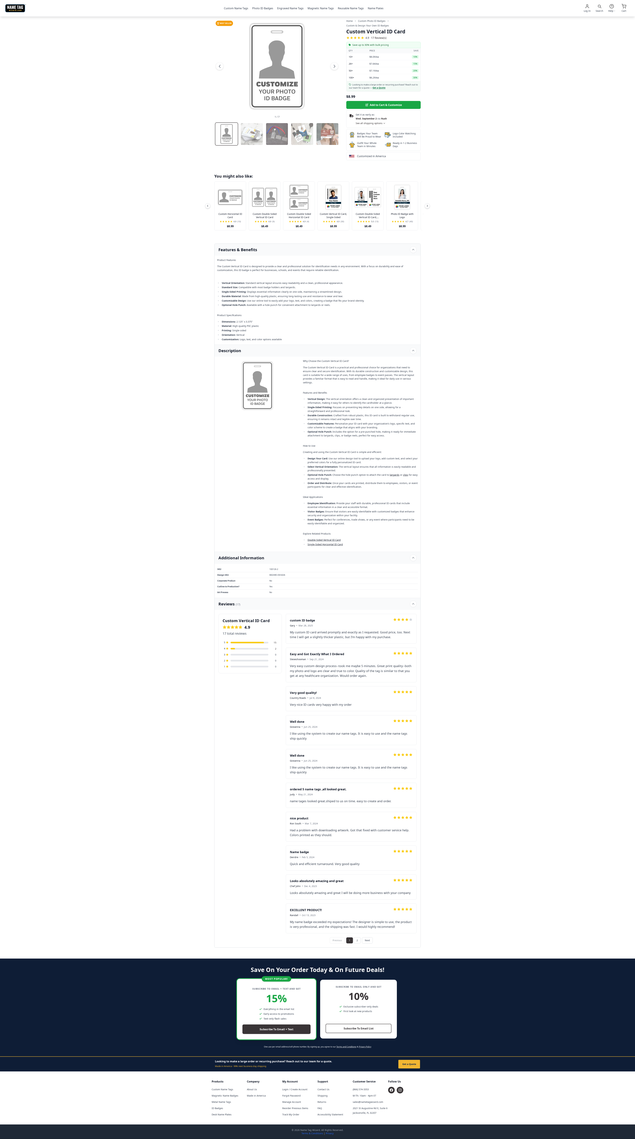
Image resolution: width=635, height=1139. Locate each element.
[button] (219, 66)
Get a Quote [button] (379, 87)
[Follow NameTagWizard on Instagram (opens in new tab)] (400, 1090)
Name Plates (375, 8)
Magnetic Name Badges (225, 1095)
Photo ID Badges (262, 8)
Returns (322, 1101)
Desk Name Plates (222, 1114)
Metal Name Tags (221, 1101)
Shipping (323, 1095)
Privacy (330, 1133)
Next (367, 940)
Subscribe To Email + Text (276, 1029)
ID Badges (217, 1108)
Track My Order (290, 1114)
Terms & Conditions (312, 1133)
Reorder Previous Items (295, 1108)
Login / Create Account (294, 1089)
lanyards (394, 474)
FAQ (320, 1108)
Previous (337, 940)
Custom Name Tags (236, 8)
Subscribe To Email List (359, 1028)
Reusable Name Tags (351, 8)
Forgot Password (291, 1095)
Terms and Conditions (346, 1046)
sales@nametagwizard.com (368, 1101)
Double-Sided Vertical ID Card (324, 539)
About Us (252, 1089)
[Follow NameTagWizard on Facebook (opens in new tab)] (391, 1090)
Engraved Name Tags (290, 8)
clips (405, 474)
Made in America (256, 1095)
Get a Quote (409, 1064)
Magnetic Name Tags (321, 8)
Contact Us (323, 1089)
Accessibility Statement (330, 1114)
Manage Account (291, 1101)
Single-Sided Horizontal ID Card (325, 544)
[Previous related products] (207, 206)
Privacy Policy (365, 1046)
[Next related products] (427, 206)
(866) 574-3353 (361, 1089)
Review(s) (378, 38)
